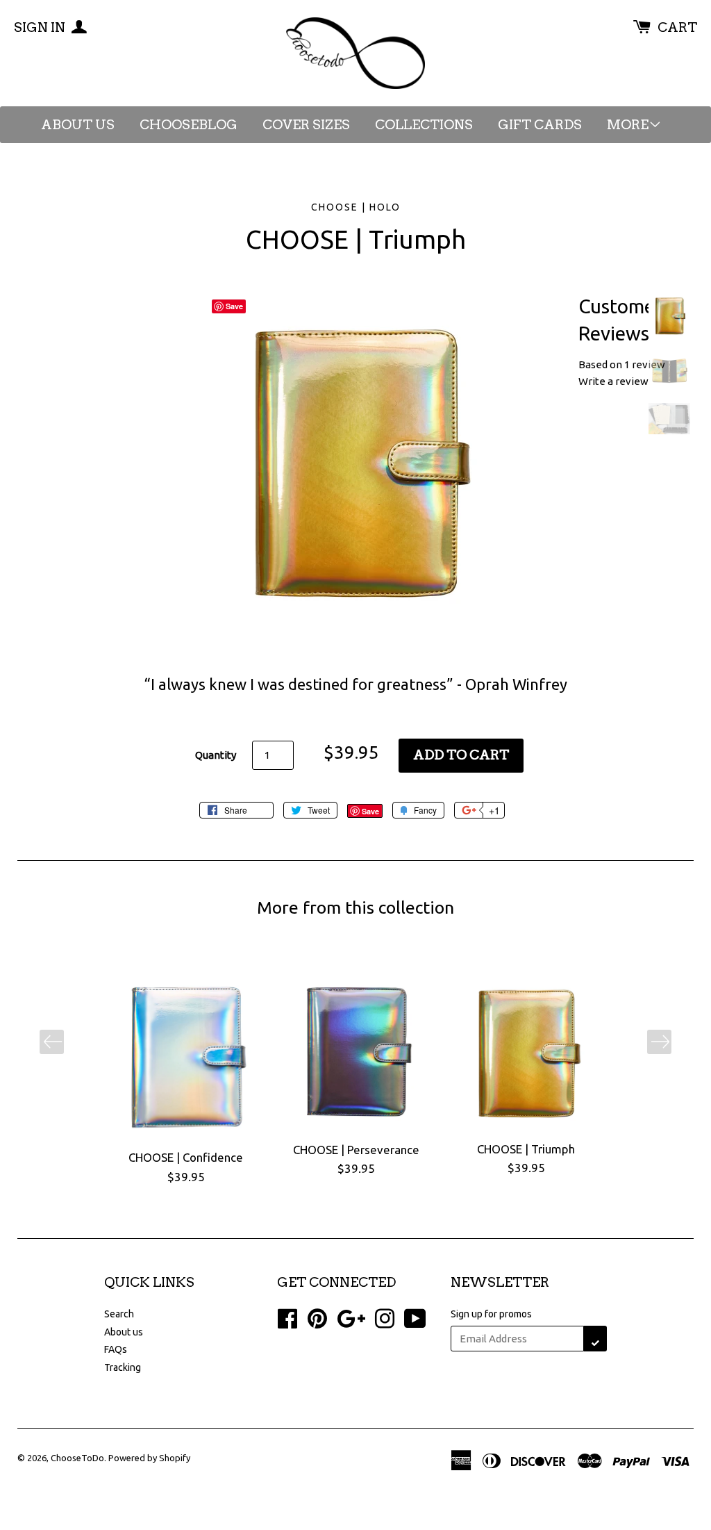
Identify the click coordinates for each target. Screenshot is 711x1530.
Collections (424, 125)
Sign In (41, 27)
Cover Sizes (306, 125)
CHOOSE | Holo (356, 207)
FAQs (115, 1349)
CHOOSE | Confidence (185, 1157)
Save (370, 811)
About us (123, 1332)
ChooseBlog (188, 125)
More (628, 125)
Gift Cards (540, 125)
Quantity (215, 755)
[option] (186, 1079)
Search (119, 1313)
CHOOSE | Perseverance (356, 1149)
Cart (677, 27)
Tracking (122, 1367)
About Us (78, 125)
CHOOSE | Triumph (526, 1148)
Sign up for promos (491, 1313)
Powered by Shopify (149, 1458)
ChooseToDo (77, 1458)
